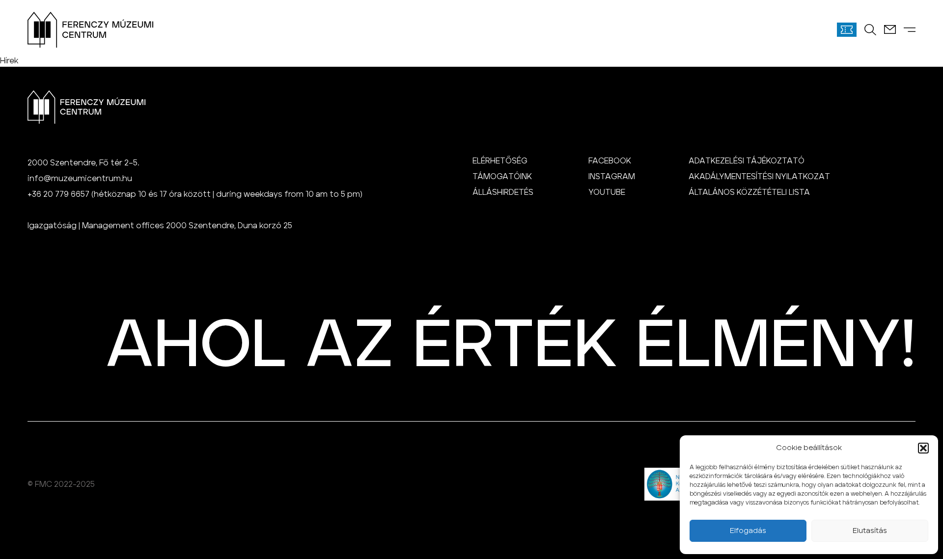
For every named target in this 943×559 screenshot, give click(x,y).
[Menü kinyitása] (909, 29)
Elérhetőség (499, 161)
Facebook (609, 161)
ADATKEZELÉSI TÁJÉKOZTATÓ (746, 161)
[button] (923, 448)
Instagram (611, 177)
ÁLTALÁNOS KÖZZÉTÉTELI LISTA (749, 192)
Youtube (606, 192)
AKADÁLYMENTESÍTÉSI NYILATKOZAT (759, 177)
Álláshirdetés (502, 192)
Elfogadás (748, 530)
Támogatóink (502, 177)
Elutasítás (870, 530)
